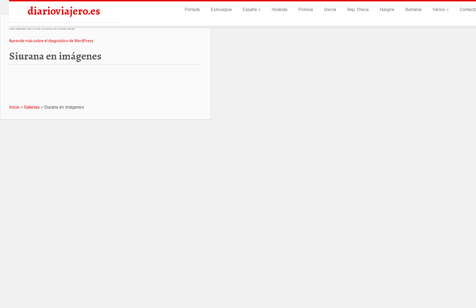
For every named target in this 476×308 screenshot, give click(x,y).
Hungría (387, 9)
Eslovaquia (221, 9)
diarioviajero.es (64, 11)
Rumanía (413, 9)
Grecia (330, 9)
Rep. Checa (358, 9)
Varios (439, 9)
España (250, 9)
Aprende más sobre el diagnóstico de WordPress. (51, 41)
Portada (192, 9)
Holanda (279, 9)
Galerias (32, 107)
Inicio (14, 107)
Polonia (305, 9)
